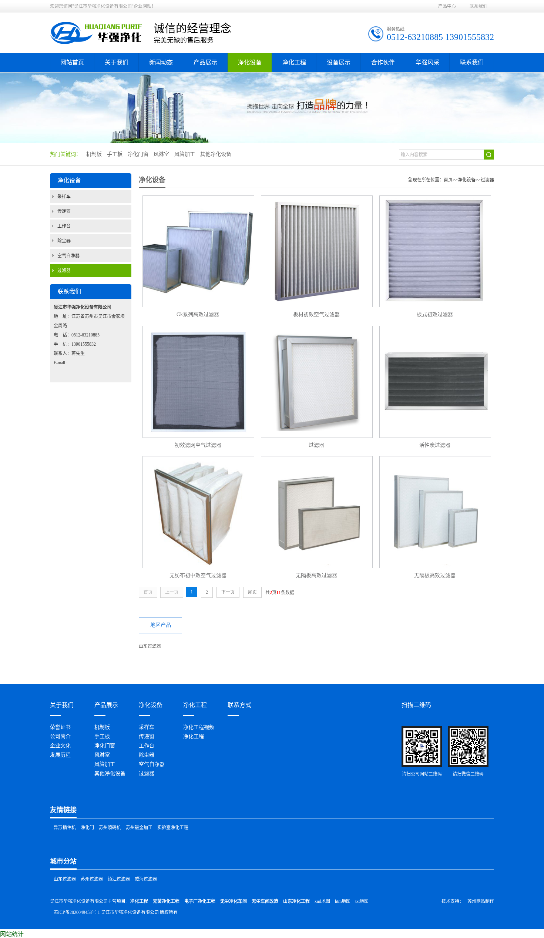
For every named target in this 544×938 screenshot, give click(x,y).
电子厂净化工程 (199, 901)
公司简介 (60, 736)
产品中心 (447, 6)
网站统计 (12, 934)
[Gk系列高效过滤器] (198, 251)
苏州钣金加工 (139, 827)
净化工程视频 (198, 727)
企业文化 (60, 745)
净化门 (87, 827)
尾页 (252, 592)
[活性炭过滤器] (435, 382)
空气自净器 (68, 255)
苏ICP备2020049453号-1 (77, 912)
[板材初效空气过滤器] (316, 251)
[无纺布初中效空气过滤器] (198, 512)
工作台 (64, 226)
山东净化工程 (296, 901)
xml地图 (322, 901)
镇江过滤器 (119, 879)
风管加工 (104, 764)
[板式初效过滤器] (435, 251)
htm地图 (342, 901)
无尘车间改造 (265, 901)
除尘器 (64, 241)
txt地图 (362, 901)
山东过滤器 (150, 646)
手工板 (102, 736)
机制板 (102, 727)
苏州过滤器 (92, 879)
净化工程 (193, 736)
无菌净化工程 (166, 901)
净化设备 (467, 179)
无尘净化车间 (233, 901)
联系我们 (478, 6)
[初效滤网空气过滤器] (198, 382)
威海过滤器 (146, 879)
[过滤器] (316, 382)
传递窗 (64, 211)
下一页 (228, 592)
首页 (448, 179)
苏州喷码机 (110, 827)
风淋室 (102, 755)
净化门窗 (104, 745)
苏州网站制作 (480, 901)
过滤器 (64, 270)
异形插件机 (65, 827)
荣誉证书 (60, 727)
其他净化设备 (109, 773)
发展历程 (60, 755)
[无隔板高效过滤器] (316, 512)
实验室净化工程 (172, 827)
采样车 (64, 196)
